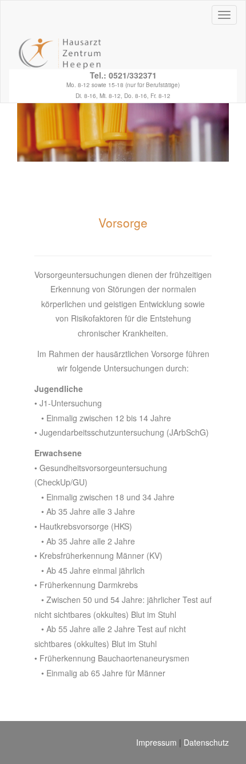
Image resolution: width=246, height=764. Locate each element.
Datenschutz (206, 742)
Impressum (156, 742)
